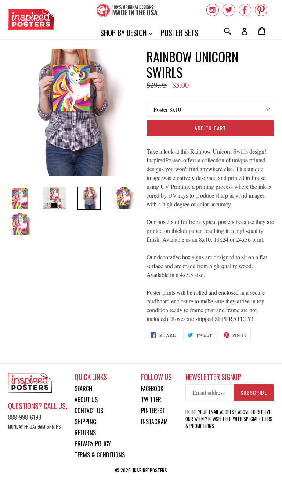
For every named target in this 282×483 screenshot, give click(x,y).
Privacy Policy (93, 443)
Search (83, 388)
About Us (86, 399)
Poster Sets (179, 32)
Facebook (152, 388)
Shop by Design (128, 32)
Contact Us (89, 410)
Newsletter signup (213, 377)
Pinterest (153, 410)
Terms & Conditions (100, 454)
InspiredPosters (150, 470)
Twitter (151, 399)
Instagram (154, 421)
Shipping (85, 421)
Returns (85, 432)
